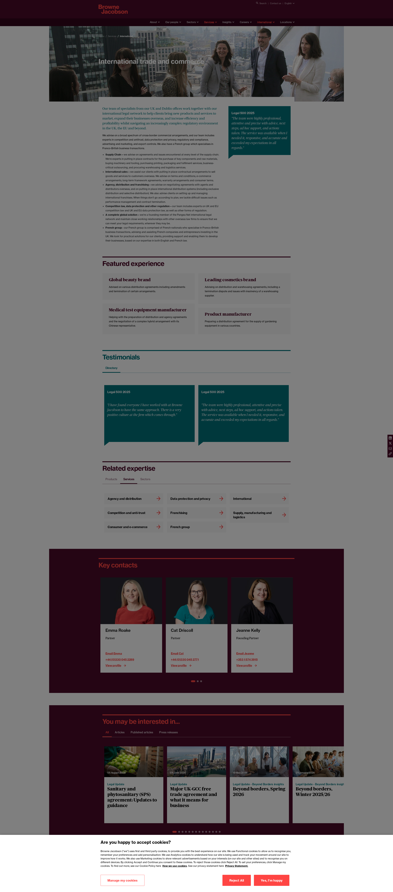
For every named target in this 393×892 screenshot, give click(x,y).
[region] (196, 863)
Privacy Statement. (236, 865)
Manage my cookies (122, 880)
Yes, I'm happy (271, 880)
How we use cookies (174, 865)
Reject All (236, 880)
